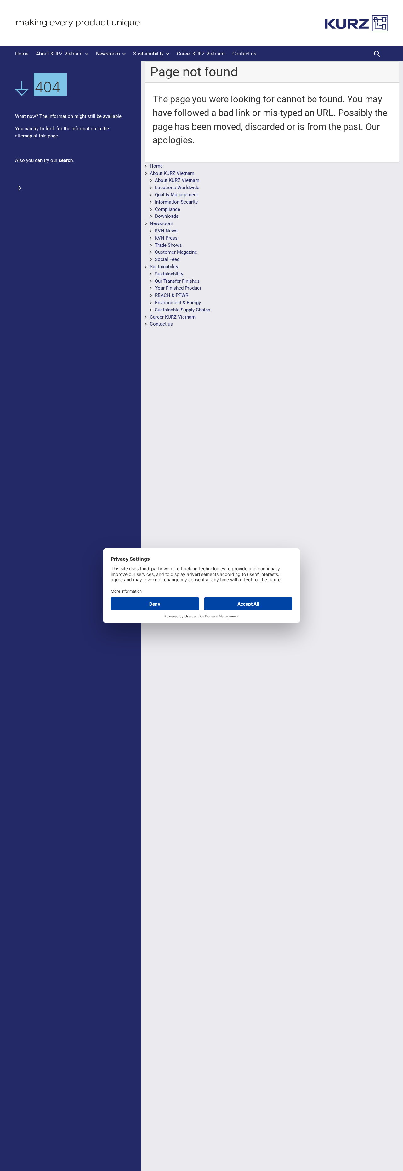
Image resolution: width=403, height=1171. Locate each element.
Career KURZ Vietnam (201, 54)
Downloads (167, 216)
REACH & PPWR (171, 295)
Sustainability (164, 267)
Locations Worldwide (177, 187)
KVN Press (166, 238)
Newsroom (161, 223)
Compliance (167, 209)
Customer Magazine (176, 252)
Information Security (176, 202)
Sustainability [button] (148, 54)
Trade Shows (168, 245)
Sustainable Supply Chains (182, 310)
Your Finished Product (178, 288)
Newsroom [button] (108, 54)
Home (21, 54)
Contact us (244, 54)
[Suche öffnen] (377, 54)
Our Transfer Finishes (177, 281)
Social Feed (167, 259)
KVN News (166, 231)
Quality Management (176, 195)
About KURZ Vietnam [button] (59, 54)
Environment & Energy (178, 302)
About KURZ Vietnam (172, 173)
